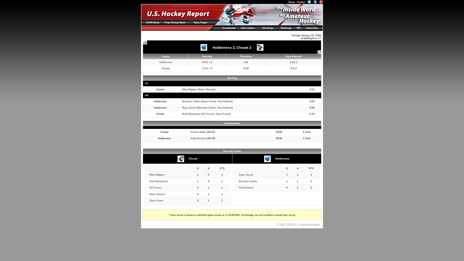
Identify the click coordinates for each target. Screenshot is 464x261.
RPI (299, 28)
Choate (165, 68)
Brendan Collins (191, 101)
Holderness (165, 62)
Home (291, 2)
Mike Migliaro (189, 89)
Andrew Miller (198, 131)
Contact (301, 2)
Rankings (286, 28)
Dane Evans (223, 113)
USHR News (152, 22)
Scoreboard (228, 28)
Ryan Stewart (206, 89)
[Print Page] (145, 42)
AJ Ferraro (208, 113)
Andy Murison (198, 138)
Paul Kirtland (224, 101)
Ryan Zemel (209, 101)
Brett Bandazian (191, 113)
